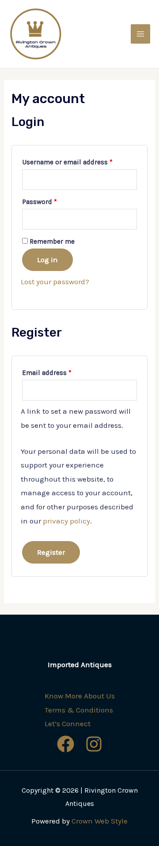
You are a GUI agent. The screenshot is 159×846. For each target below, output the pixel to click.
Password (39, 202)
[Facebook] (65, 744)
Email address (47, 373)
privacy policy (66, 520)
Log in (47, 259)
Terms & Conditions (79, 709)
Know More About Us (80, 695)
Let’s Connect (68, 723)
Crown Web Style (100, 820)
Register (51, 552)
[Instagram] (93, 744)
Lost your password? (55, 281)
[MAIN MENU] (140, 34)
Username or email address (67, 162)
